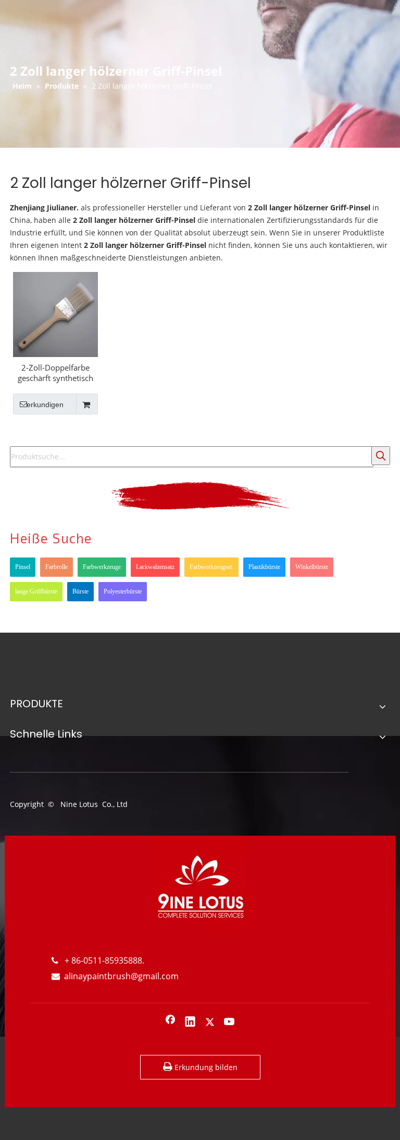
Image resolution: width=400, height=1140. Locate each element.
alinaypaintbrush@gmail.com (115, 976)
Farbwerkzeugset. (211, 567)
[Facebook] (170, 1022)
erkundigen (45, 404)
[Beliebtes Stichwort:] (380, 455)
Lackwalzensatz (155, 567)
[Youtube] (229, 1022)
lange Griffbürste (36, 591)
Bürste (80, 591)
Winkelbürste (311, 567)
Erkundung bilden (205, 1067)
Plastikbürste (264, 567)
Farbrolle (56, 567)
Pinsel (22, 567)
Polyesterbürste (123, 591)
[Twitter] (210, 1022)
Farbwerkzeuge (102, 567)
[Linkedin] (190, 1022)
